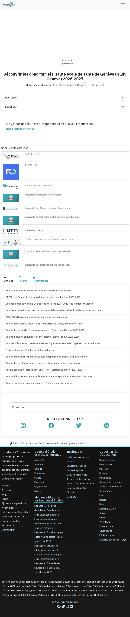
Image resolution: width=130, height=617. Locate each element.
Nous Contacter (9, 508)
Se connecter (8, 525)
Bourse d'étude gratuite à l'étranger (48, 453)
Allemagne (39, 460)
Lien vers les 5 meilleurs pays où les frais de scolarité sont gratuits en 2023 (48, 537)
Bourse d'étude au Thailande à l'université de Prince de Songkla (39, 290)
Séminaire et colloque (110, 486)
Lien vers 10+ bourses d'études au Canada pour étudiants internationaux (46, 510)
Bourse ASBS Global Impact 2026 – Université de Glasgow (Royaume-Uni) (44, 323)
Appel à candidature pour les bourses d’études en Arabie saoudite (40, 383)
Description (11, 98)
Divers (102, 504)
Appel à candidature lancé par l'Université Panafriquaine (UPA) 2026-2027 (44, 370)
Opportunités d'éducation (108, 453)
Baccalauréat (106, 464)
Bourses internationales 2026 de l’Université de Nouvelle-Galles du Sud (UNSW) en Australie (53, 310)
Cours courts (105, 531)
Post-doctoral (106, 526)
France (37, 478)
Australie (38, 464)
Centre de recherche (77, 474)
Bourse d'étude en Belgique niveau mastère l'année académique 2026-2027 (45, 330)
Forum (5, 499)
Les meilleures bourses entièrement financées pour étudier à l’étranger (48, 524)
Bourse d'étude (106, 460)
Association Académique (79, 479)
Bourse (102, 500)
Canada (38, 469)
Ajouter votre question (13, 503)
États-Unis (39, 473)
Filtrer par (11, 107)
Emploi (102, 517)
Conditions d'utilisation (13, 516)
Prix (101, 495)
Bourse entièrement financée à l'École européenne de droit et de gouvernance (46, 356)
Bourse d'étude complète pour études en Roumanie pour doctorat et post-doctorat (49, 376)
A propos (6, 490)
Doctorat (103, 473)
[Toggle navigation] (123, 5)
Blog (4, 494)
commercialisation (11, 521)
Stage (102, 513)
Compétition (105, 491)
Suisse (37, 491)
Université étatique (76, 466)
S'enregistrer (8, 530)
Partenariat (105, 478)
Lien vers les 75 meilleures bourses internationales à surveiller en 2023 (47, 568)
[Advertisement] (65, 32)
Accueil (5, 485)
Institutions (74, 451)
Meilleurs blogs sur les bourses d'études (48, 499)
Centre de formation (77, 488)
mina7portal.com (69, 602)
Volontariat (105, 522)
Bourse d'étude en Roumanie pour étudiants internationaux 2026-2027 (42, 337)
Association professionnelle (80, 483)
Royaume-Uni (40, 486)
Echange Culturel (107, 508)
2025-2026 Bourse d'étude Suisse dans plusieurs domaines (36, 317)
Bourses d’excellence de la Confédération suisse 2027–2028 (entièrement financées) (49, 303)
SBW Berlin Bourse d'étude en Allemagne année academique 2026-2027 (43, 297)
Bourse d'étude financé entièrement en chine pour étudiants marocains (43, 363)
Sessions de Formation (110, 482)
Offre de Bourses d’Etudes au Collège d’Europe (30, 350)
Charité (70, 492)
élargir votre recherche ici (20, 129)
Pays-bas (39, 482)
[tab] (8, 279)
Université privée (75, 470)
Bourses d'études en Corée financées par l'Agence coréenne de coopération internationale (53, 343)
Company (71, 497)
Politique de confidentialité (15, 512)
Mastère (103, 469)
